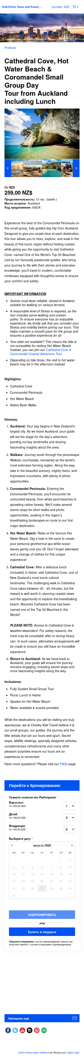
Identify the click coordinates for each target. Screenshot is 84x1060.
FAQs (64, 764)
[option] (13, 168)
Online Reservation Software (33, 1052)
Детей (17, 815)
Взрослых (17, 804)
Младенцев (17, 827)
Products (10, 47)
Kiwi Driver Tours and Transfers (22, 7)
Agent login (74, 1052)
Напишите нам (18, 1018)
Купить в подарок (42, 931)
